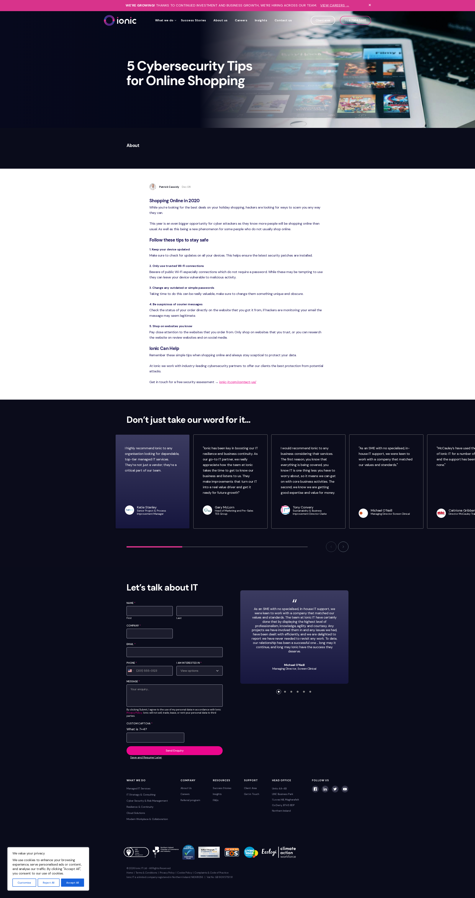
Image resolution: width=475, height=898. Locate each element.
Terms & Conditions (146, 872)
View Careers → (334, 5)
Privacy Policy (134, 712)
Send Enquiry (175, 751)
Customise (24, 882)
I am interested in (189, 662)
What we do (164, 20)
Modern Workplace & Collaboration (147, 819)
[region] (48, 869)
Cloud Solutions (136, 813)
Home (130, 872)
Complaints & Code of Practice (211, 872)
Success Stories (193, 20)
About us (220, 20)
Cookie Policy (184, 872)
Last (178, 618)
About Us (186, 788)
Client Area (250, 788)
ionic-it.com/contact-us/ (237, 382)
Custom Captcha (139, 723)
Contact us (283, 20)
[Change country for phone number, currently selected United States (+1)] (131, 671)
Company (134, 625)
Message (133, 681)
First (129, 618)
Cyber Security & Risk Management (147, 800)
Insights (261, 20)
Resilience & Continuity (140, 806)
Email (131, 644)
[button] (331, 547)
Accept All (72, 882)
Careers (241, 20)
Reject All (48, 882)
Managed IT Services (138, 788)
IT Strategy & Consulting (141, 794)
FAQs (215, 800)
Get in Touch (251, 794)
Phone (132, 662)
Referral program (190, 800)
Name (131, 603)
